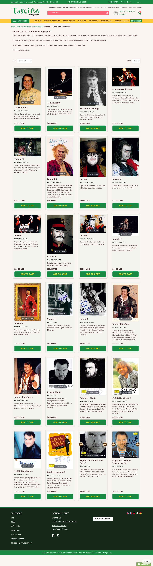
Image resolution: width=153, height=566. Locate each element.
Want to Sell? (16, 535)
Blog (13, 522)
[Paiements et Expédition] (131, 514)
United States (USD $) (102, 519)
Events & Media (17, 539)
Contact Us (123, 14)
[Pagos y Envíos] (140, 514)
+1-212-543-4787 (128, 11)
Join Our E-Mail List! (76, 2)
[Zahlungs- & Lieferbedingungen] (134, 514)
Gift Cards (15, 526)
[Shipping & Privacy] (127, 514)
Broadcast (15, 530)
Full (12, 518)
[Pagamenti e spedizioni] (137, 514)
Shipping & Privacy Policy (21, 543)
